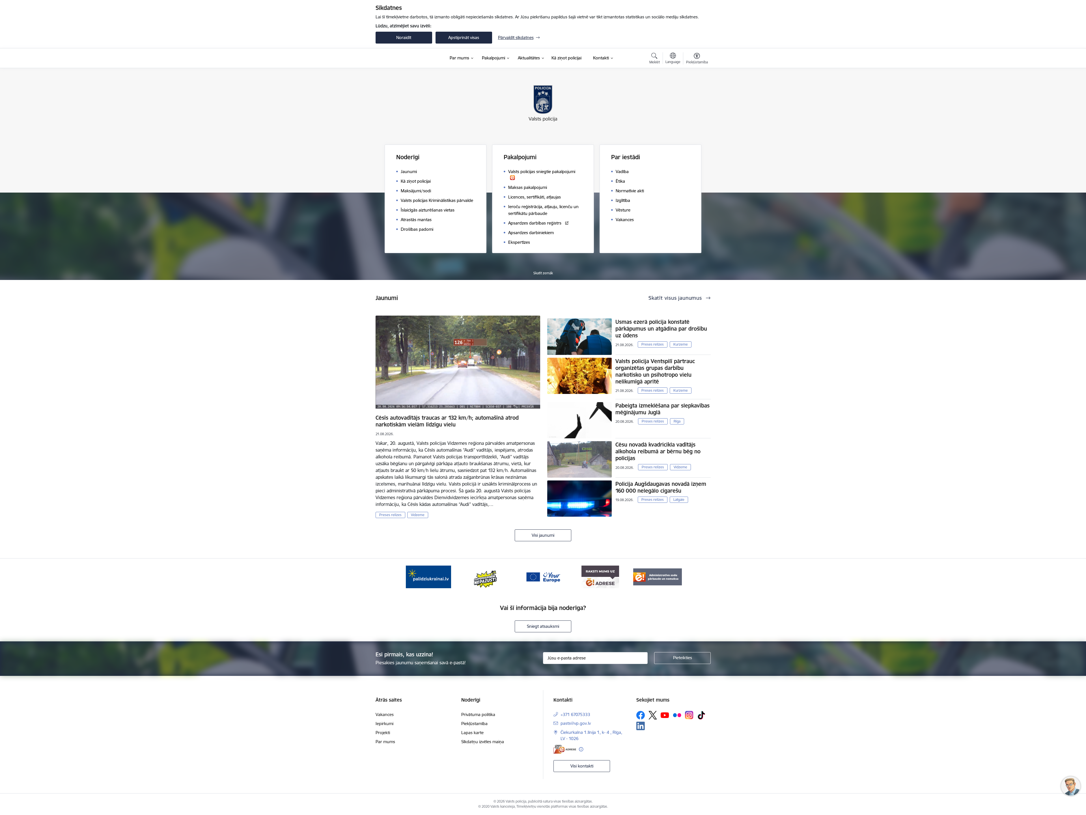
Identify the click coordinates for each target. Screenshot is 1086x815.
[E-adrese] (564, 749)
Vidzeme (418, 515)
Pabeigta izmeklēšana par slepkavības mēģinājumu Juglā (662, 409)
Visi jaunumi (543, 535)
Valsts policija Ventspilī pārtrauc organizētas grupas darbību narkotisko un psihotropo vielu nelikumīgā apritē (655, 371)
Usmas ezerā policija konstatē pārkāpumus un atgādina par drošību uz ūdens (661, 328)
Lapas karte (472, 732)
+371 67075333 (575, 714)
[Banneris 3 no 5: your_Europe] (543, 576)
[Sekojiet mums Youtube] (665, 714)
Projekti (383, 732)
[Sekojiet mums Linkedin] (640, 726)
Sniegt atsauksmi (543, 626)
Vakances (385, 714)
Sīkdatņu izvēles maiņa (482, 741)
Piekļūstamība (474, 723)
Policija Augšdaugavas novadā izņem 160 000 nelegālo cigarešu (660, 487)
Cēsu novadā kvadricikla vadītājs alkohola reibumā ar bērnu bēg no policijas (658, 451)
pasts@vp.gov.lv (576, 723)
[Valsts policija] (395, 58)
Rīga (677, 421)
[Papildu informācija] (581, 749)
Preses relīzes (390, 515)
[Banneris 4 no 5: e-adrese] (600, 576)
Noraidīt (403, 37)
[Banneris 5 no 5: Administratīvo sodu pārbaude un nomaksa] (657, 576)
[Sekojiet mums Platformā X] (652, 715)
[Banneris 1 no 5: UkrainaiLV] (428, 576)
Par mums (385, 741)
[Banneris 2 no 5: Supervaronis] (485, 576)
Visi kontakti (581, 766)
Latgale (678, 499)
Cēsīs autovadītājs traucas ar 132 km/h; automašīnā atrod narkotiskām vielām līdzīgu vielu (447, 421)
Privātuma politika (478, 714)
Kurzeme (680, 344)
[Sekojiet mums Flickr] (677, 714)
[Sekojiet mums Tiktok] (701, 715)
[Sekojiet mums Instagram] (689, 715)
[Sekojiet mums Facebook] (640, 715)
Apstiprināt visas (463, 37)
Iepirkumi (384, 723)
